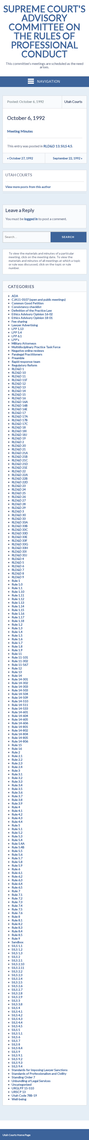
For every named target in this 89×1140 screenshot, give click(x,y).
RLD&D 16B (20, 405)
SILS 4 (16, 1008)
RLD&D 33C (20, 529)
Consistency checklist (26, 307)
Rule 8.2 (17, 924)
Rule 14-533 (20, 708)
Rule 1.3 (17, 628)
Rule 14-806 (20, 741)
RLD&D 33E (19, 537)
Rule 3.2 (17, 778)
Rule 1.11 (18, 595)
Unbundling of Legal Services (31, 1081)
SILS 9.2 (17, 1059)
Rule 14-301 (20, 679)
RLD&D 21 (19, 449)
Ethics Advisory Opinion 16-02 (32, 314)
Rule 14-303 (20, 686)
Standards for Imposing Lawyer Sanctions (40, 1070)
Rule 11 (17, 653)
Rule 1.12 (18, 599)
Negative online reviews (28, 350)
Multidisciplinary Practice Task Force (36, 347)
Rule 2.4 (17, 767)
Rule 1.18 (18, 621)
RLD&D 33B (20, 526)
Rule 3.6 (17, 792)
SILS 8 (16, 1044)
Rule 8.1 (17, 920)
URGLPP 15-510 (23, 1088)
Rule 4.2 (17, 814)
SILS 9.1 (17, 1055)
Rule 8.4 (17, 931)
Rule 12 (17, 668)
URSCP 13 (19, 1092)
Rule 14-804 (20, 734)
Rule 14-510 (20, 701)
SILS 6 (16, 1037)
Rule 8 (16, 916)
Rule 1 (16, 580)
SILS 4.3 (17, 1019)
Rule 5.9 (17, 865)
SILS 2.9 (17, 997)
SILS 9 (16, 1051)
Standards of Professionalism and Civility (39, 1073)
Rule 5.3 (17, 836)
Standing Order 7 (23, 1077)
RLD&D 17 (19, 413)
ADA (15, 296)
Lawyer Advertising (25, 325)
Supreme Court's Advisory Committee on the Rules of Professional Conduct (44, 31)
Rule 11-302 (20, 661)
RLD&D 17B (20, 420)
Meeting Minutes (20, 131)
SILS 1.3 (17, 953)
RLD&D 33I (19, 551)
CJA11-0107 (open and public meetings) (39, 299)
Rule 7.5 (17, 909)
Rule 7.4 (17, 905)
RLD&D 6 (18, 566)
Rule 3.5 (17, 789)
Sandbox (17, 942)
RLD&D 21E (19, 467)
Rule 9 (16, 938)
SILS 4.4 (17, 1022)
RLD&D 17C (20, 423)
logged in (31, 219)
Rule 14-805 (20, 737)
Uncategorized (22, 1084)
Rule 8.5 (17, 935)
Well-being (19, 1099)
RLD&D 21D (20, 464)
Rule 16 (17, 748)
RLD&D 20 (19, 445)
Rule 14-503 (20, 690)
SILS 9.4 (17, 1066)
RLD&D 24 (19, 489)
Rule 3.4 (17, 785)
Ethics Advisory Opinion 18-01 (32, 318)
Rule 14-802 (20, 730)
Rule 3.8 (17, 800)
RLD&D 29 (19, 507)
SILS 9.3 (17, 1062)
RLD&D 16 (19, 398)
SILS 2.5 (17, 982)
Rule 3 (16, 770)
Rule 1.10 (18, 591)
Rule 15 (17, 745)
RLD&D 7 (18, 570)
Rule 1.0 (17, 584)
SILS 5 (16, 1030)
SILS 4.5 (66, 146)
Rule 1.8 (17, 646)
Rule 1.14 (18, 606)
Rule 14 (17, 675)
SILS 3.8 (17, 1004)
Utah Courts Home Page (16, 1135)
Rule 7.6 (17, 913)
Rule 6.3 (17, 880)
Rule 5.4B (18, 847)
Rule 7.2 (17, 898)
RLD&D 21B (20, 456)
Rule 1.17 (18, 617)
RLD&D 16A (20, 402)
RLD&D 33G (20, 544)
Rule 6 (16, 869)
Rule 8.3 (17, 927)
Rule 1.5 (17, 635)
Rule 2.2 (17, 759)
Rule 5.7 (17, 858)
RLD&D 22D (20, 482)
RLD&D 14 (19, 391)
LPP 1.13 (18, 329)
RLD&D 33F (19, 540)
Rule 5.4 (17, 840)
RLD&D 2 (18, 442)
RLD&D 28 (19, 504)
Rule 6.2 (17, 876)
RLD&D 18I (19, 431)
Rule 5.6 (17, 854)
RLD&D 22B (20, 478)
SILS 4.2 (17, 1015)
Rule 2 (16, 752)
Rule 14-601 (20, 712)
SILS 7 (16, 1040)
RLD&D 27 (19, 500)
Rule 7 (16, 891)
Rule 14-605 (20, 719)
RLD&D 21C (20, 460)
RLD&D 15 (19, 394)
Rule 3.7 (17, 796)
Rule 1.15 (18, 610)
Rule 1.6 (17, 639)
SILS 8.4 (17, 1048)
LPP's (15, 339)
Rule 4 (16, 807)
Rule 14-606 (20, 723)
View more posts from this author (28, 187)
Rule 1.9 (17, 650)
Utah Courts (73, 101)
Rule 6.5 (17, 887)
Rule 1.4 (17, 632)
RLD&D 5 (18, 562)
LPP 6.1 (17, 336)
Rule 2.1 (17, 756)
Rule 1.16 (18, 613)
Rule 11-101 (20, 657)
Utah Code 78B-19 (24, 1095)
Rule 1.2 (17, 624)
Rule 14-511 (20, 705)
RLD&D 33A (20, 522)
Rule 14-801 (20, 727)
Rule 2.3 (17, 763)
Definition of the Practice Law (32, 310)
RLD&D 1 (18, 369)
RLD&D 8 (18, 573)
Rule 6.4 (17, 883)
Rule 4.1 (17, 810)
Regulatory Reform (24, 365)
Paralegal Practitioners (27, 354)
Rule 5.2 (17, 832)
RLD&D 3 (18, 511)
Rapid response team (26, 361)
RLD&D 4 (18, 559)
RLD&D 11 (19, 376)
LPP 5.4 (17, 332)
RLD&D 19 (19, 438)
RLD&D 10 (19, 372)
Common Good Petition (28, 303)
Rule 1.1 (17, 588)
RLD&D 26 (19, 496)
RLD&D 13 (51, 146)
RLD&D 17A (20, 416)
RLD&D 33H (20, 548)
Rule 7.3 (17, 902)
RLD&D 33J (19, 555)
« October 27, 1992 (20, 158)
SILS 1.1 (17, 946)
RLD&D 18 (19, 427)
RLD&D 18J (19, 434)
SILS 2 (16, 957)
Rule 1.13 (18, 602)
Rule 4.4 (17, 821)
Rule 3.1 (17, 774)
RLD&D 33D (20, 533)
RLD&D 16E (19, 409)
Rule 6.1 (17, 873)
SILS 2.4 (17, 978)
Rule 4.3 (17, 818)
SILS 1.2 (17, 949)
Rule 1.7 (17, 643)
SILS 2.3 (17, 975)
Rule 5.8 (17, 862)
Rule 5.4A (18, 843)
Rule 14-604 (20, 716)
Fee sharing (19, 321)
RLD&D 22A (20, 475)
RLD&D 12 (19, 383)
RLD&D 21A (20, 453)
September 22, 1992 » (67, 158)
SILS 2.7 (17, 989)
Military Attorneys (24, 343)
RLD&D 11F (19, 380)
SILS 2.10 (18, 964)
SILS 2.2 (17, 971)
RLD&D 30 (19, 515)
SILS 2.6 (17, 986)
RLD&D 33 (19, 518)
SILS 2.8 (17, 993)
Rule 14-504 (20, 694)
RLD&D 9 (18, 577)
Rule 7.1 (17, 894)
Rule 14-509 (20, 697)
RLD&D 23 (19, 486)
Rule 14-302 (20, 683)
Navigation (48, 81)
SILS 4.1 (17, 1011)
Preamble (18, 358)
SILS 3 (16, 1000)
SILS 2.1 (17, 960)
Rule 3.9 (17, 803)
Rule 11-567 (20, 664)
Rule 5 (16, 825)
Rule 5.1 (17, 829)
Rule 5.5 (17, 851)
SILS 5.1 (17, 1033)
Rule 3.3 (17, 781)
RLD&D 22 (19, 471)
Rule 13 (17, 672)
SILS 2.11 (18, 967)
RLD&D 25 (19, 493)
